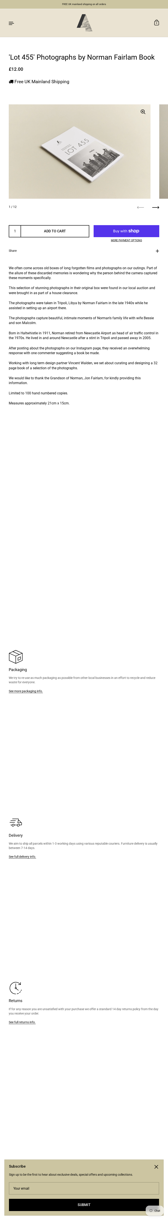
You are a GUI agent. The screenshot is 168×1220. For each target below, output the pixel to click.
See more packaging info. (26, 691)
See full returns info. (22, 1022)
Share (13, 250)
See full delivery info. (22, 856)
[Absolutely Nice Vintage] (84, 23)
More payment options (126, 240)
